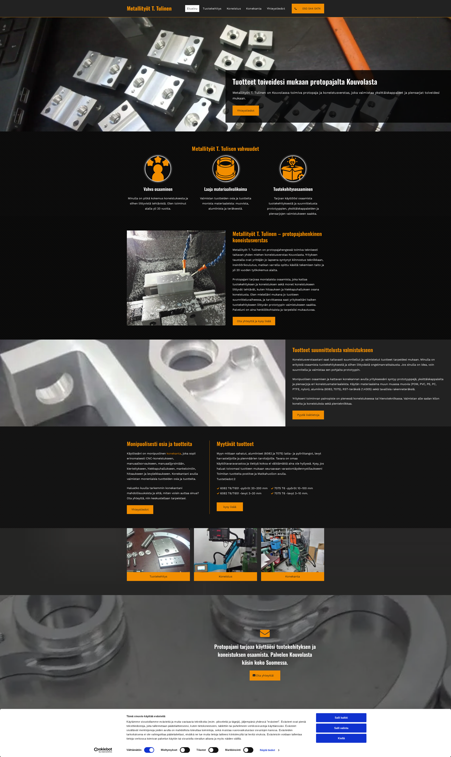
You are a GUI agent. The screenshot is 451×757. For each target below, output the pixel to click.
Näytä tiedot (267, 750)
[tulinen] (158, 550)
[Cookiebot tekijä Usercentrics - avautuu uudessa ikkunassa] (103, 750)
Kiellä (341, 738)
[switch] (185, 750)
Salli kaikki (341, 717)
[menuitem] (193, 8)
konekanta (174, 453)
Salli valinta (341, 728)
